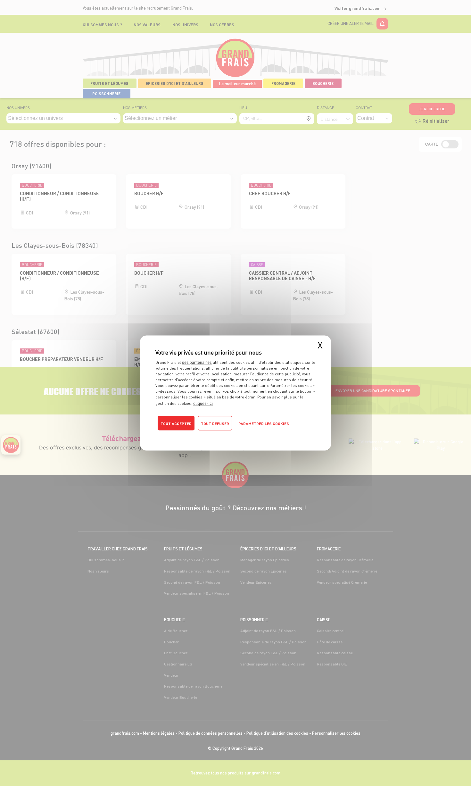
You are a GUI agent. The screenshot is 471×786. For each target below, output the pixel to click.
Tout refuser (215, 423)
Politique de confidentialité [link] (183, 434)
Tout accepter (176, 423)
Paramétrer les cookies (263, 423)
